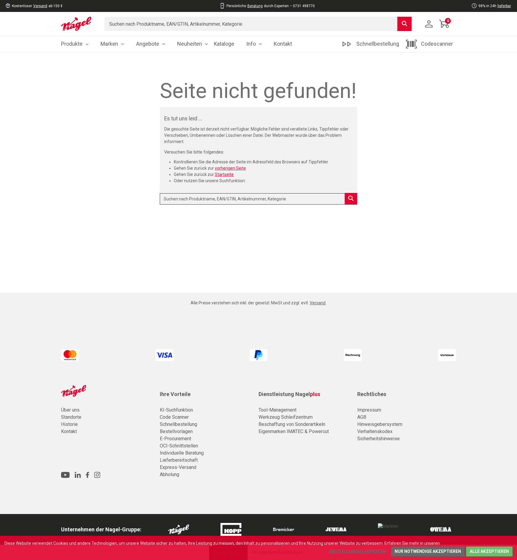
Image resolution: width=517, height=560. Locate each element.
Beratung (255, 6)
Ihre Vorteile (175, 394)
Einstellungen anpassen (357, 551)
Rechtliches (371, 394)
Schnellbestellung (178, 424)
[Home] (78, 24)
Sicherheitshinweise (378, 438)
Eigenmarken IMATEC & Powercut (293, 431)
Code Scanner (174, 417)
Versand (40, 6)
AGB (361, 417)
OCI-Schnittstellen (179, 446)
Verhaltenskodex (375, 431)
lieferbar (504, 6)
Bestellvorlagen (176, 431)
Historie (69, 424)
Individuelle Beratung (182, 453)
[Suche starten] (404, 24)
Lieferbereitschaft (179, 460)
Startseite (224, 174)
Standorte (71, 417)
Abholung (169, 474)
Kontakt (69, 431)
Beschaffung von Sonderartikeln (291, 424)
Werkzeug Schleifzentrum (285, 417)
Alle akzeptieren (489, 551)
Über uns (70, 410)
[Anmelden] (429, 24)
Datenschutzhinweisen (462, 543)
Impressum (369, 410)
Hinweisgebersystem (379, 424)
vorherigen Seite (230, 168)
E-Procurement (175, 438)
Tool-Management (277, 410)
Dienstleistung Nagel (289, 394)
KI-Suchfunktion (176, 410)
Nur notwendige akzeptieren (428, 551)
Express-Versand (178, 467)
